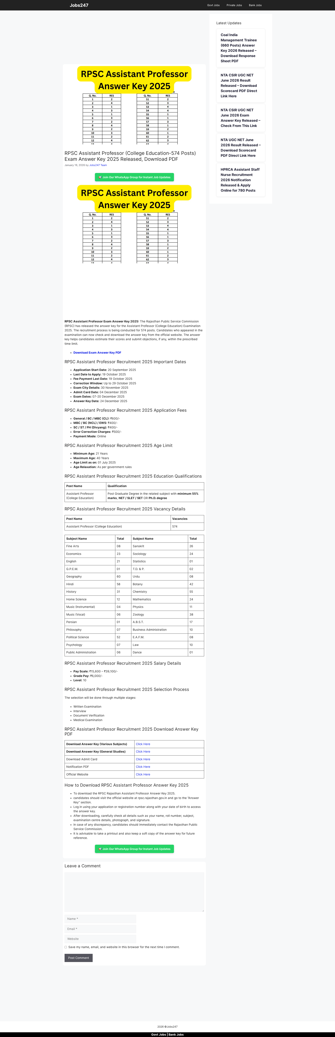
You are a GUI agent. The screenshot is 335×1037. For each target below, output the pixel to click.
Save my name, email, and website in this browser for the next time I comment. (124, 947)
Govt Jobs (213, 5)
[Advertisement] (134, 38)
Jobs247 (79, 5)
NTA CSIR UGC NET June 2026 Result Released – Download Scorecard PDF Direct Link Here (239, 85)
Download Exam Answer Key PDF (97, 352)
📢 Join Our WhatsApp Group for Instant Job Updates (134, 177)
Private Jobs (234, 5)
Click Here (143, 744)
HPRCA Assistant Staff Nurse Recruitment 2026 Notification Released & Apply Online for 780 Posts (240, 180)
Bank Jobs (255, 5)
